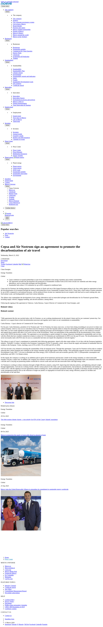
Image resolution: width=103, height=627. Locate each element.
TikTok (26, 624)
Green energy (17, 168)
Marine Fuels (13, 193)
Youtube (44, 624)
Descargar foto (9, 402)
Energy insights (18, 155)
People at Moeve (18, 31)
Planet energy (17, 166)
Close (2, 266)
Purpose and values (19, 28)
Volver (7, 11)
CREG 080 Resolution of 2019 (15, 607)
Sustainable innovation (20, 173)
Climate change (18, 73)
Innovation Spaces (19, 98)
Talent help (16, 121)
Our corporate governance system (23, 22)
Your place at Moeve (19, 118)
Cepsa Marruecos (14, 203)
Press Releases (17, 152)
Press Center (9, 141)
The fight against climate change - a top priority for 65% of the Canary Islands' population (29, 419)
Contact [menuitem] (7, 237)
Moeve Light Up (18, 101)
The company (9, 10)
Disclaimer (8, 603)
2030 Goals (16, 170)
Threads (14, 624)
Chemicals (16, 55)
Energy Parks (17, 53)
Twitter (3, 264)
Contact (7, 182)
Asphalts (11, 199)
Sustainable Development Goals (23, 82)
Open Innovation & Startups (22, 105)
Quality (15, 80)
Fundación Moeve (10, 573)
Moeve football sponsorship (21, 29)
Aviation (11, 197)
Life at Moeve (17, 119)
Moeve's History (18, 33)
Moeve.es (12, 190)
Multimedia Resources (20, 154)
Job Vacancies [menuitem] (9, 233)
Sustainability (9, 60)
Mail (20, 264)
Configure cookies (10, 609)
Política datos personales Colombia (16, 605)
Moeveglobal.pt (10, 568)
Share (2, 262)
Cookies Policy (9, 600)
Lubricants (12, 195)
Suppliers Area (9, 619)
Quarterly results (18, 136)
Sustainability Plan (19, 71)
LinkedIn (39, 624)
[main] (7, 223)
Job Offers (8, 589)
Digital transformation (20, 103)
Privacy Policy (9, 601)
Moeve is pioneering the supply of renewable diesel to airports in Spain (23, 435)
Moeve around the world (21, 35)
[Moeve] (6, 4)
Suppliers (8, 179)
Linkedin (15, 264)
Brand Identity (17, 26)
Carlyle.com (9, 579)
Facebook (9, 264)
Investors (8, 123)
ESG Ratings (17, 83)
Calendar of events (19, 139)
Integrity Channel (10, 585)
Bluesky (21, 624)
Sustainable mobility (19, 49)
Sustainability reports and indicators (24, 76)
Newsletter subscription (12, 593)
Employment (9, 107)
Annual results (17, 134)
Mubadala (8, 577)
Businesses (8, 38)
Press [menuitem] (6, 235)
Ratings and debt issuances (21, 137)
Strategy (15, 20)
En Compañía (9, 575)
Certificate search (18, 85)
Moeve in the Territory (20, 37)
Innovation (8, 87)
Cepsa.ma (8, 570)
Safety (15, 78)
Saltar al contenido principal (10, 2)
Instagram (8, 624)
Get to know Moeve (19, 24)
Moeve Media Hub (11, 571)
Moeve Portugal (14, 201)
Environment (17, 74)
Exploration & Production (21, 56)
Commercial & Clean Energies (22, 51)
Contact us (8, 615)
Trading (15, 58)
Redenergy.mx (13, 204)
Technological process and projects (24, 100)
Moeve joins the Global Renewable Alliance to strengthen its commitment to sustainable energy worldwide (34, 489)
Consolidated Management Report (16, 591)
